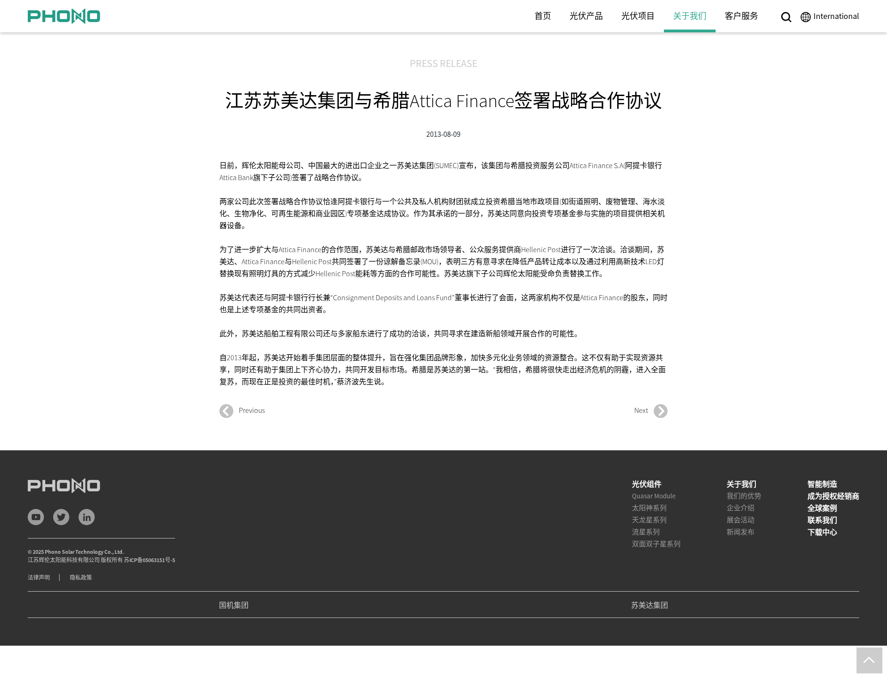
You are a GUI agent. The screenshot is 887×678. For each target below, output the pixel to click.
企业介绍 (740, 507)
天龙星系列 (649, 519)
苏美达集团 (649, 605)
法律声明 (39, 577)
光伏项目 (638, 16)
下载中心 (822, 532)
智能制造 (822, 484)
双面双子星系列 (656, 543)
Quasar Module (653, 495)
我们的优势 (744, 495)
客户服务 (741, 16)
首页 (543, 16)
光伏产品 (586, 16)
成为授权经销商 (833, 496)
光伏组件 (647, 484)
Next (644, 410)
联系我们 (822, 520)
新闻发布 (740, 531)
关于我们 (689, 16)
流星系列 (646, 531)
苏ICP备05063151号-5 (149, 560)
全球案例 (822, 508)
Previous (249, 410)
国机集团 (234, 605)
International (836, 16)
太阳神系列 (649, 507)
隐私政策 (81, 577)
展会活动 (740, 519)
